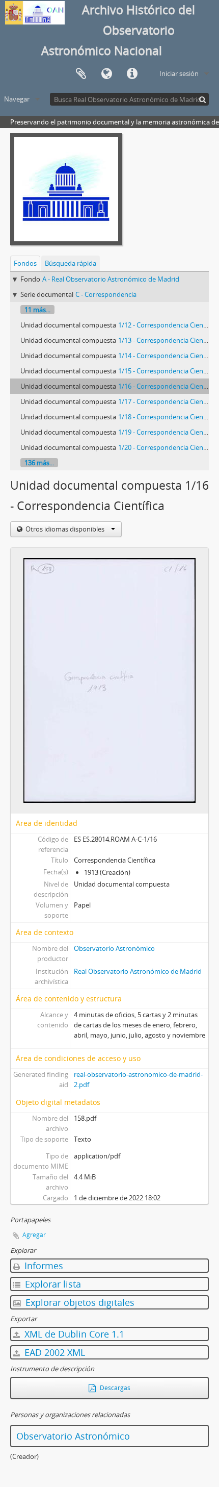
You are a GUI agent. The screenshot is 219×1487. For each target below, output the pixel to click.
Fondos (25, 263)
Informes (42, 1265)
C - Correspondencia (105, 294)
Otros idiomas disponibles (65, 529)
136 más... (39, 462)
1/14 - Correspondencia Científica (168, 355)
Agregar (34, 1234)
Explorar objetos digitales (78, 1302)
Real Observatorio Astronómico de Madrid (138, 971)
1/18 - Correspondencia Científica (168, 416)
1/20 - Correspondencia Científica (168, 447)
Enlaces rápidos (132, 74)
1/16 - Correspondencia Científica (168, 386)
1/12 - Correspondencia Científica (168, 325)
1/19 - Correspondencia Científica (168, 432)
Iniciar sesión (179, 73)
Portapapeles (81, 74)
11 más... (37, 309)
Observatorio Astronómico (114, 948)
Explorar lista (51, 1284)
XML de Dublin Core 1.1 (73, 1334)
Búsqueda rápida (70, 263)
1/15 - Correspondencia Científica (168, 370)
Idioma (106, 74)
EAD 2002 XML (53, 1352)
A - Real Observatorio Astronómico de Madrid (110, 279)
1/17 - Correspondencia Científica (168, 401)
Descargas (114, 1387)
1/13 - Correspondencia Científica (168, 340)
